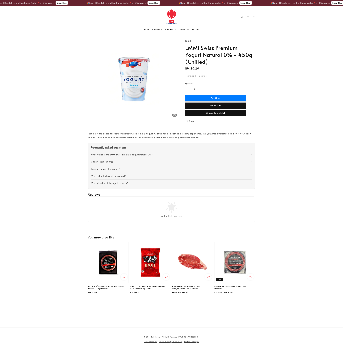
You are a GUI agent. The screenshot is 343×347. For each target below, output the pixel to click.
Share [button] (191, 121)
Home (146, 29)
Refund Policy (177, 342)
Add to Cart (215, 105)
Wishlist (196, 29)
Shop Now (53, 2)
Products (156, 29)
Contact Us (184, 29)
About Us (169, 29)
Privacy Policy (164, 342)
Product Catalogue (191, 342)
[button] (242, 17)
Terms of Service (150, 342)
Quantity (189, 83)
